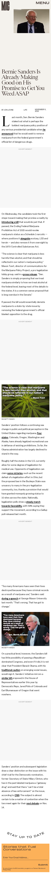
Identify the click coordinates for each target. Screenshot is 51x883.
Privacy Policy (7, 869)
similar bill (7, 678)
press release (30, 274)
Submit (43, 864)
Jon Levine (8, 110)
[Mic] (5, 6)
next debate (32, 803)
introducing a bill (10, 222)
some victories (15, 473)
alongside (25, 238)
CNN (17, 795)
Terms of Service (38, 868)
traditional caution (11, 670)
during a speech (10, 598)
